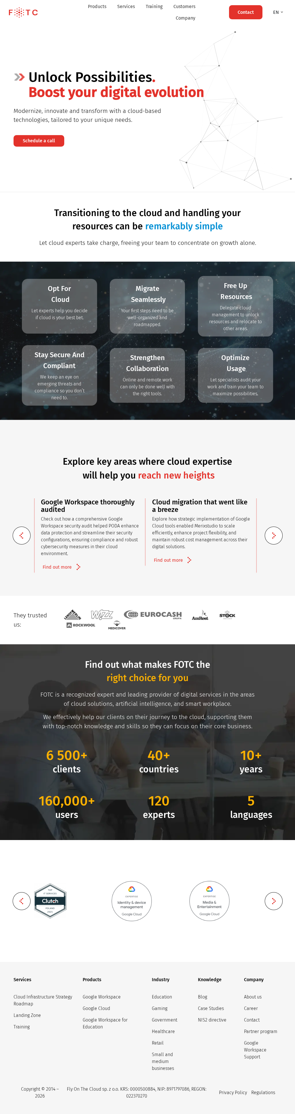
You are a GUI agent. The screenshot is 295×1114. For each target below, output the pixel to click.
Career (251, 1008)
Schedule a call (39, 140)
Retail (158, 1043)
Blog (202, 997)
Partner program (260, 1031)
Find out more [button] (57, 567)
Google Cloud (96, 1008)
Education (162, 997)
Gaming (159, 1008)
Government (164, 1020)
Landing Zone (27, 1015)
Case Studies (211, 1008)
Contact (252, 1020)
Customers (184, 6)
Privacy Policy (233, 1092)
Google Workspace (102, 997)
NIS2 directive (212, 1020)
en (276, 12)
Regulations (263, 1092)
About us (253, 997)
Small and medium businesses (163, 1061)
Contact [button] (246, 12)
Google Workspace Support (255, 1050)
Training (154, 6)
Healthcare (163, 1031)
